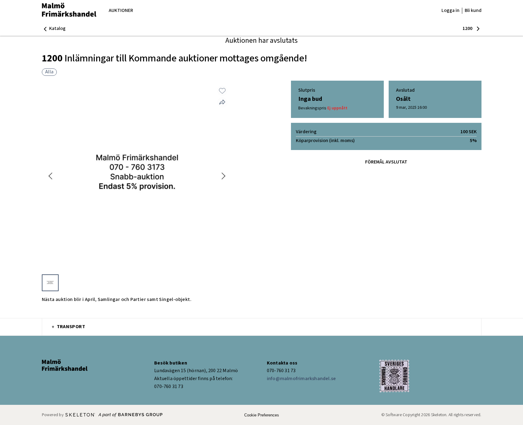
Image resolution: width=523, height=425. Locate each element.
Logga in (450, 10)
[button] (54, 29)
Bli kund (473, 10)
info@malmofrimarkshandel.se (301, 379)
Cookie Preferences (261, 415)
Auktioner (121, 10)
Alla (49, 72)
